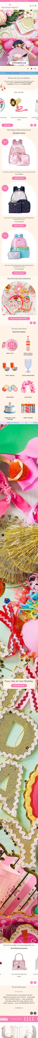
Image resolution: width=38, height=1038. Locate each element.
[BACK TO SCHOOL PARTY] (19, 298)
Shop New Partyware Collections (18, 278)
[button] (33, 6)
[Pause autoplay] (31, 68)
